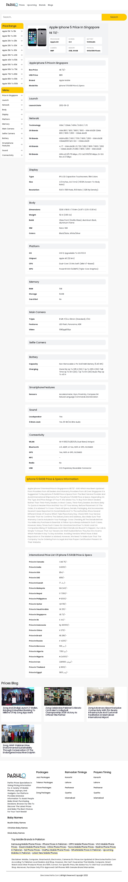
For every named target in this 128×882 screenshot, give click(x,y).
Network (5, 105)
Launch (5, 100)
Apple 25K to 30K (9, 50)
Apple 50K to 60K (9, 64)
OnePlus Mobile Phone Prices (56, 850)
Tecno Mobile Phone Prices (81, 847)
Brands (42, 5)
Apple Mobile (64, 80)
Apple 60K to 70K (9, 69)
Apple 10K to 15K (9, 31)
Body (4, 109)
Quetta (68, 792)
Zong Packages (43, 792)
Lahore (68, 782)
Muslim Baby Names (17, 822)
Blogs (50, 5)
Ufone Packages (43, 787)
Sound (5, 150)
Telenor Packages (44, 782)
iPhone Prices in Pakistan (54, 844)
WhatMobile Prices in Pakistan (86, 850)
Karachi (68, 777)
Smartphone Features (7, 144)
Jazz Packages (43, 777)
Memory (6, 124)
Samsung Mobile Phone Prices (26, 844)
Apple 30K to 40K (9, 55)
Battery (5, 138)
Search (114, 17)
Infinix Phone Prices (56, 847)
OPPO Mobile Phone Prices (81, 844)
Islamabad (70, 798)
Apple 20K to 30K (9, 45)
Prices (22, 5)
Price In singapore (10, 95)
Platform (6, 119)
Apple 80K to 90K (9, 79)
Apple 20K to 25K (9, 40)
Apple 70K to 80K (9, 74)
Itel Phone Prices (32, 850)
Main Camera (8, 128)
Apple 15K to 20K (9, 36)
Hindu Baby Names (16, 833)
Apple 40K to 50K (9, 60)
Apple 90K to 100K (10, 83)
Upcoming (32, 5)
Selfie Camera (8, 133)
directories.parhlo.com (49, 875)
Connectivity (8, 155)
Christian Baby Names (18, 828)
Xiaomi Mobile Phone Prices (32, 847)
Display (5, 114)
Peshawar (69, 787)
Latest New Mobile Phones (45, 853)
